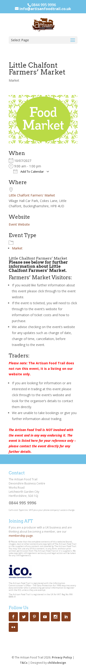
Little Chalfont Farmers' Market (32, 195)
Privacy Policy (62, 657)
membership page (21, 536)
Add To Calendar (32, 171)
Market (14, 80)
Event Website (19, 224)
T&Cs (24, 663)
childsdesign (56, 663)
